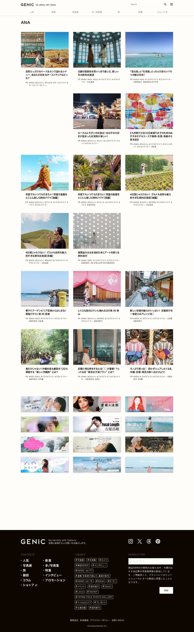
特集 (48, 570)
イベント (81, 587)
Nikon (101, 581)
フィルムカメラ (84, 602)
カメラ (104, 560)
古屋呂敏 (82, 608)
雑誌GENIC (83, 565)
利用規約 (84, 620)
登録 (166, 590)
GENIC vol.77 (85, 571)
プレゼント (101, 602)
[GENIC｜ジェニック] (38, 4)
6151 (113, 581)
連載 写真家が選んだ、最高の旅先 (93, 576)
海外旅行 (94, 587)
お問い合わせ (118, 620)
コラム (27, 580)
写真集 (92, 560)
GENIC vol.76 (85, 581)
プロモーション (55, 580)
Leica (81, 592)
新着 (48, 560)
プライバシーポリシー (160, 575)
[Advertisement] (45, 112)
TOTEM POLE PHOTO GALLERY (95, 597)
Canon (108, 587)
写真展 (27, 565)
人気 (26, 560)
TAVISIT (93, 592)
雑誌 (26, 575)
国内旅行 (96, 608)
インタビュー (53, 575)
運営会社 (74, 620)
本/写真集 (52, 565)
